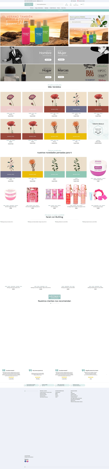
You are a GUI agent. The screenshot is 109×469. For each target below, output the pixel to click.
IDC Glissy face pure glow (98, 206)
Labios (34, 205)
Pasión (54, 179)
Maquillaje (37, 205)
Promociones (98, 140)
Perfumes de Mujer (43, 393)
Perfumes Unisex (42, 395)
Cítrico (33, 178)
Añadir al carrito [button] (98, 183)
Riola (33, 114)
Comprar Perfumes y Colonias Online (46, 392)
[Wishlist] (19, 96)
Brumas (56, 394)
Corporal (95, 178)
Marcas (92, 178)
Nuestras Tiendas (73, 394)
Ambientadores (57, 392)
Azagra (98, 114)
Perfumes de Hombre (43, 394)
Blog (71, 392)
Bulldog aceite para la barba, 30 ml (13, 287)
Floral (11, 113)
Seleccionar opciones (33, 145)
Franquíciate (73, 393)
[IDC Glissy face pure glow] (98, 194)
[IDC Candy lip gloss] (54, 194)
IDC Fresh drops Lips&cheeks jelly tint (33, 206)
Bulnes (76, 114)
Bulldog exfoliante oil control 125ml (68, 287)
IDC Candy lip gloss (54, 206)
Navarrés (10, 114)
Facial (100, 205)
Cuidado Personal (99, 178)
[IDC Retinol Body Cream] (98, 167)
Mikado (56, 393)
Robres (10, 179)
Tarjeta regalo (98, 141)
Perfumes (8, 113)
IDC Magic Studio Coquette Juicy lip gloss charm (76, 206)
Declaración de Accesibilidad (75, 399)
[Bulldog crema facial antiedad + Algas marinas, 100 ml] (41, 253)
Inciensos (56, 395)
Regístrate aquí (60, 10)
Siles (32, 179)
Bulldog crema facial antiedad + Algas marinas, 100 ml (41, 287)
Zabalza (10, 141)
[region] (89, 36)
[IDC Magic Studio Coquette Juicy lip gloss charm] (76, 194)
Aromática (76, 113)
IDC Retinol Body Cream (98, 179)
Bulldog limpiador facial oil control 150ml (95, 287)
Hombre (54, 113)
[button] (82, 4)
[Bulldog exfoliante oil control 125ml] (68, 253)
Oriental (57, 113)
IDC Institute (103, 178)
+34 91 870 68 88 (27, 455)
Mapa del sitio (73, 400)
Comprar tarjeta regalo (98, 145)
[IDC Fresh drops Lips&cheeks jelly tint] (32, 194)
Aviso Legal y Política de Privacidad (76, 398)
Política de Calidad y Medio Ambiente (76, 401)
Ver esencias (48, 59)
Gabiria (32, 141)
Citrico (55, 140)
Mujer (13, 113)
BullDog (9, 286)
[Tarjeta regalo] (98, 129)
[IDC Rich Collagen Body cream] (10, 194)
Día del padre (17, 286)
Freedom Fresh (76, 179)
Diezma (54, 141)
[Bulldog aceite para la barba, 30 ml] (13, 253)
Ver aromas (48, 77)
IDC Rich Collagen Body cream (10, 206)
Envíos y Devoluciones (74, 395)
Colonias (54, 178)
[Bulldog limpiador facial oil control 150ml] (95, 253)
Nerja (76, 141)
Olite (54, 114)
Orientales (101, 113)
